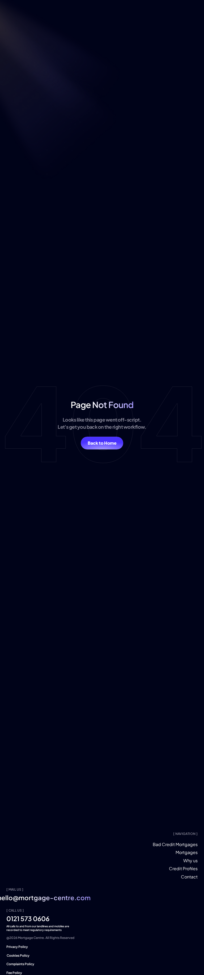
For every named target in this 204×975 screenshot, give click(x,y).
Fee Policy (14, 973)
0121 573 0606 (27, 918)
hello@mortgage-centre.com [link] (52, 898)
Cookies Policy (19, 955)
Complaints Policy (20, 964)
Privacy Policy (17, 947)
